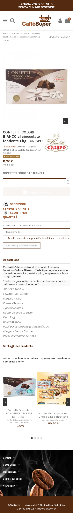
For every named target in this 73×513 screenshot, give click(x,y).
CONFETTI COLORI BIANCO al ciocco (22, 225)
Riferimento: (9, 146)
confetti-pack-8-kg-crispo (53, 420)
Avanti (65, 37)
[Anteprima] (19, 405)
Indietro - (55, 37)
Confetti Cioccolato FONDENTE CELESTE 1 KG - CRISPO (20, 421)
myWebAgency (46, 508)
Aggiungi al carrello (41, 192)
